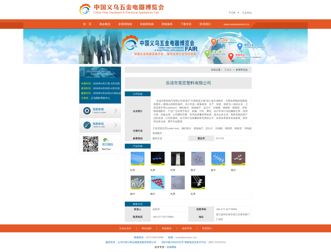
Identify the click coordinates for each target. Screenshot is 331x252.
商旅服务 (167, 24)
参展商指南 (125, 24)
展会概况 (104, 24)
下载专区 (186, 24)
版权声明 (187, 228)
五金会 (228, 69)
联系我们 (205, 24)
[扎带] (137, 164)
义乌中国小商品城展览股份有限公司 (137, 242)
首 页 (87, 24)
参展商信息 (242, 69)
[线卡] (198, 164)
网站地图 (146, 228)
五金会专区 (125, 228)
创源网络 (171, 247)
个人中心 (247, 12)
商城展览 (167, 228)
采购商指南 (147, 24)
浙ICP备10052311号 (173, 242)
